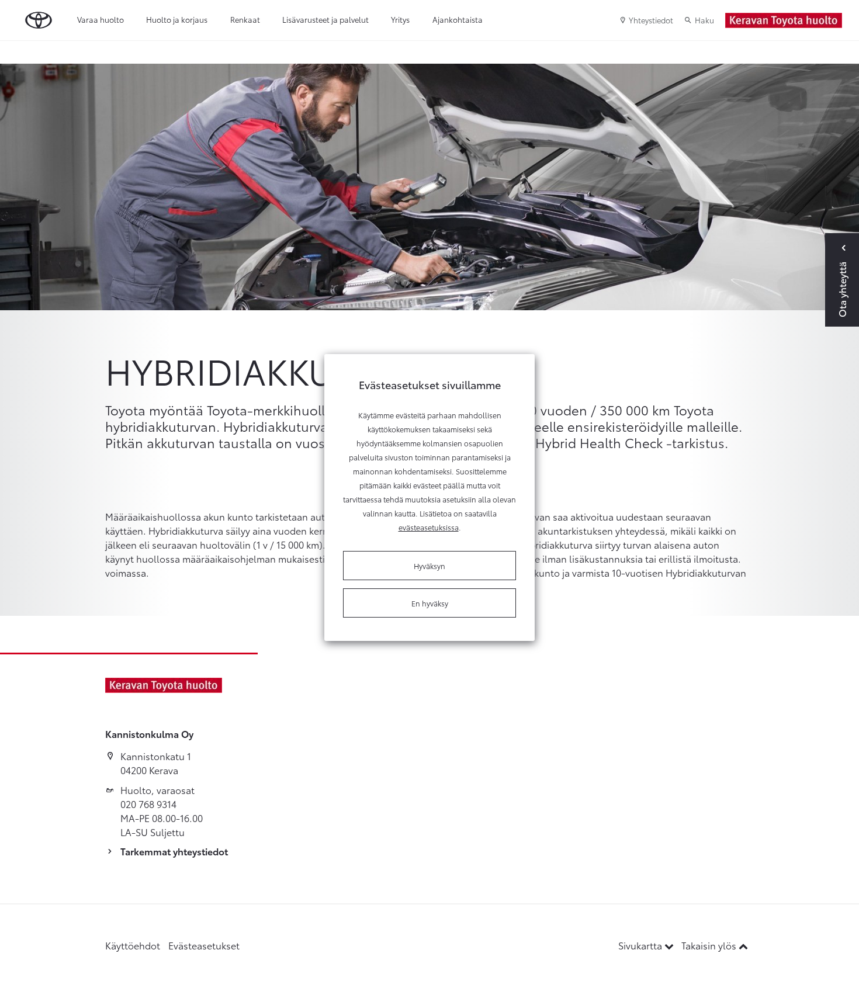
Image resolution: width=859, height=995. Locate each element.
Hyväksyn (429, 565)
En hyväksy (429, 603)
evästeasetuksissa (429, 527)
